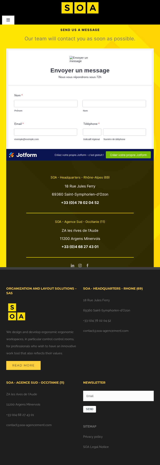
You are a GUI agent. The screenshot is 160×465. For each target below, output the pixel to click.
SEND (89, 409)
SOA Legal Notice (96, 447)
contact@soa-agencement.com (106, 331)
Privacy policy (93, 437)
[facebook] (87, 265)
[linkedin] (72, 265)
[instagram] (80, 265)
